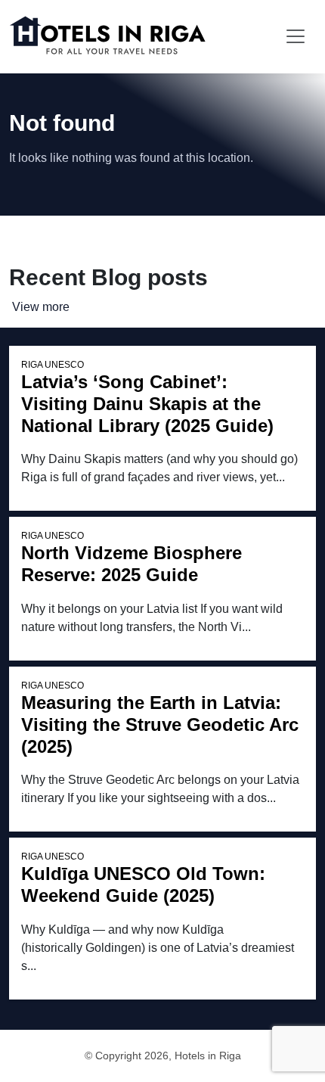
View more (41, 306)
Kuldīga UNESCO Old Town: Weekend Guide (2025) (143, 884)
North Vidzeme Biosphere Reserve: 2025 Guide (131, 564)
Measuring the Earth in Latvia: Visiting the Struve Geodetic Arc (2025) (160, 724)
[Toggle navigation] (295, 36)
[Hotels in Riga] (111, 36)
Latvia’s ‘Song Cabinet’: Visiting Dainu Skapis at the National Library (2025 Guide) (147, 404)
